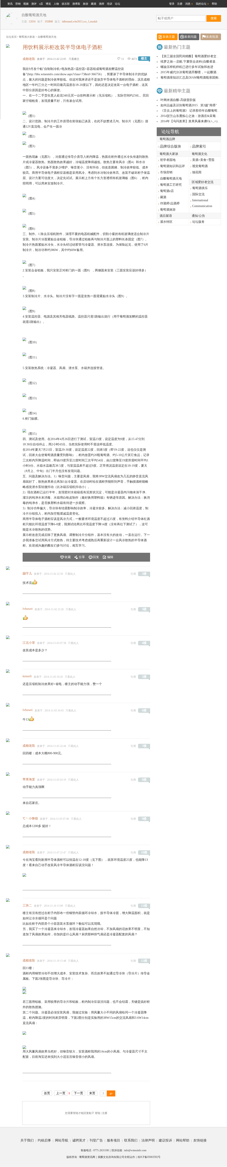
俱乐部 (66, 3)
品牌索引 (198, 146)
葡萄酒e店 (167, 191)
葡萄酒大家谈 (27, 36)
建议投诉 (165, 1140)
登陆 (97, 1113)
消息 (189, 3)
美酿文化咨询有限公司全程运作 (116, 1157)
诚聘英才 (79, 1140)
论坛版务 (198, 221)
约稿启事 (44, 1140)
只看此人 (70, 573)
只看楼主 (74, 59)
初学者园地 (168, 160)
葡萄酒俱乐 (200, 188)
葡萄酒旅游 (168, 209)
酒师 (101, 3)
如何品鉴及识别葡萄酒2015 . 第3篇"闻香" (188, 105)
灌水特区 (166, 221)
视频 (26, 3)
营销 (18, 3)
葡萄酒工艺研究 (171, 184)
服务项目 (113, 1140)
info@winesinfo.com (135, 1150)
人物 (56, 3)
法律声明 (148, 1140)
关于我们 (27, 1140)
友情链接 (200, 1140)
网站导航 (61, 1140)
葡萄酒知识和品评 (172, 166)
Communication (202, 206)
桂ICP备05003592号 (149, 1157)
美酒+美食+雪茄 (203, 160)
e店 (41, 3)
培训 (109, 3)
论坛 (117, 3)
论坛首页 (11, 36)
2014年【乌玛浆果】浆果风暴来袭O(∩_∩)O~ (190, 121)
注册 (179, 3)
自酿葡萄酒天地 (47, 36)
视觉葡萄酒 (200, 166)
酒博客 (76, 3)
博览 (48, 3)
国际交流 (198, 194)
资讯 (10, 3)
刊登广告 (96, 1140)
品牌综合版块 (169, 146)
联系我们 (130, 1140)
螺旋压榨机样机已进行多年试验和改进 (186, 67)
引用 (133, 573)
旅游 (85, 3)
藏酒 (93, 3)
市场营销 (166, 172)
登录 (171, 3)
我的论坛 (202, 3)
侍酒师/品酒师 (170, 203)
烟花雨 (197, 172)
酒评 (34, 3)
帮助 (214, 3)
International (200, 200)
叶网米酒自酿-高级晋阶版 (178, 100)
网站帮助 (182, 1140)
